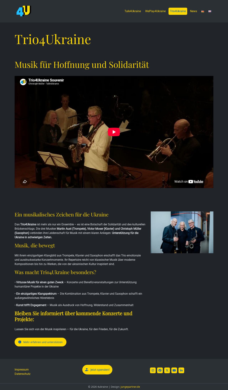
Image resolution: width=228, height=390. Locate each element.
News (193, 11)
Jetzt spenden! (100, 370)
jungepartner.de (130, 386)
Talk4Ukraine (133, 11)
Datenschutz (22, 374)
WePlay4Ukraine (155, 11)
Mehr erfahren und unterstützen (43, 342)
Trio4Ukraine (178, 11)
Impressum (22, 369)
